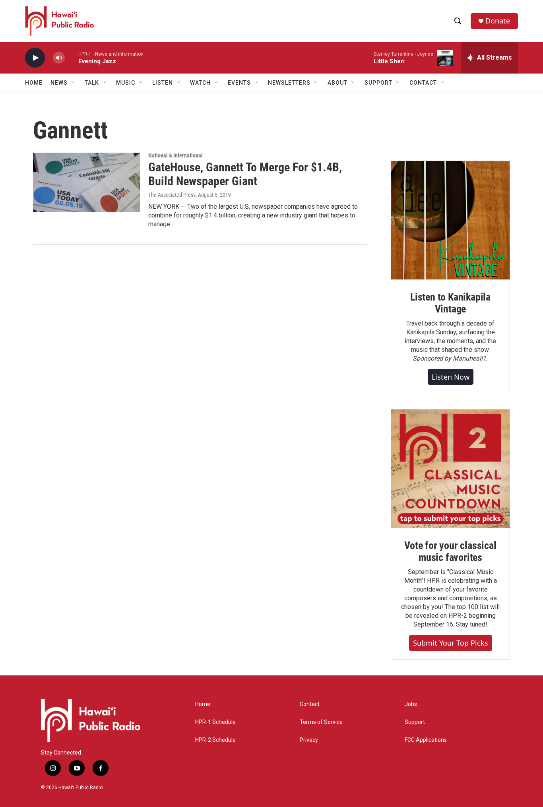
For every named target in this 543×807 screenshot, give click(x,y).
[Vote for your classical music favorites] (450, 468)
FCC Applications (426, 740)
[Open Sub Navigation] (73, 83)
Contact (310, 704)
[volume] (59, 58)
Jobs (411, 704)
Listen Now (450, 377)
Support (415, 722)
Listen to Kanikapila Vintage (450, 303)
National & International (175, 155)
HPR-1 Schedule (215, 722)
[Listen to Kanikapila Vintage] (450, 220)
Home (34, 83)
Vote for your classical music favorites (450, 551)
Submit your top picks (450, 643)
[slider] (71, 57)
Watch (200, 83)
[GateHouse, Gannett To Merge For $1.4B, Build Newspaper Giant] (86, 182)
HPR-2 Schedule (215, 740)
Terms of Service (321, 722)
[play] (35, 57)
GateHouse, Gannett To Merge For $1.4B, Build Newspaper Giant (245, 174)
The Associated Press (172, 195)
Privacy (309, 740)
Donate (497, 21)
